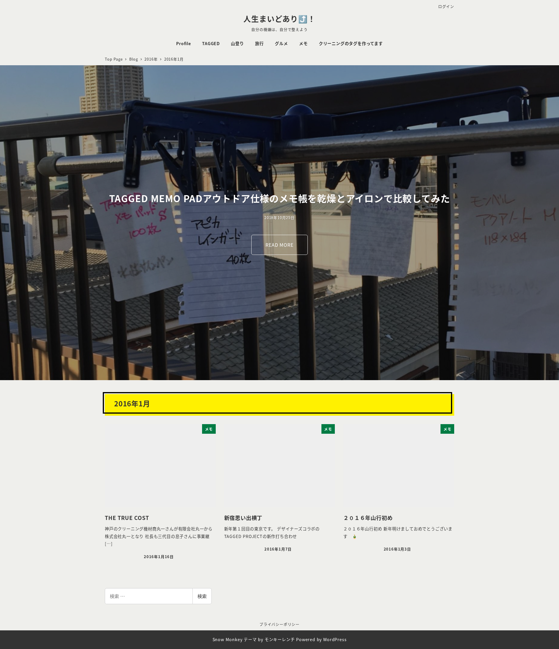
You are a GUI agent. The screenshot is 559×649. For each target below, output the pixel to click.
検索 (202, 595)
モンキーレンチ (280, 639)
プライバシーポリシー (279, 624)
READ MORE (279, 244)
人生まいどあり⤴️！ (279, 18)
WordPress (334, 639)
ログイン (446, 6)
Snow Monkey (228, 639)
